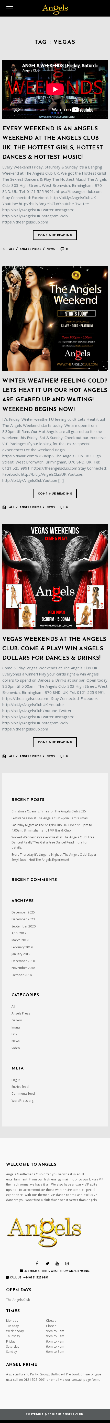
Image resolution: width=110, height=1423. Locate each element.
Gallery (17, 1020)
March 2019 (20, 940)
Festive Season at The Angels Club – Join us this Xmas (49, 818)
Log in (16, 1080)
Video (16, 1048)
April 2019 (19, 933)
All (12, 249)
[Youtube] (57, 1263)
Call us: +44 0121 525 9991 (29, 1277)
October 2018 (22, 975)
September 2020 (24, 926)
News (51, 249)
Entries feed (20, 1086)
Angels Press (30, 249)
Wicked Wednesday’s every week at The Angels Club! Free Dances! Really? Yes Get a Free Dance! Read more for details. (53, 842)
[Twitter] (47, 1263)
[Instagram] (67, 1263)
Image (16, 1027)
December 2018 (23, 961)
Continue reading (55, 235)
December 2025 (23, 912)
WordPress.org (23, 1100)
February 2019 (22, 947)
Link (14, 1034)
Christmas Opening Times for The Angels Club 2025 (49, 811)
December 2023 (23, 919)
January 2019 (21, 954)
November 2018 (23, 968)
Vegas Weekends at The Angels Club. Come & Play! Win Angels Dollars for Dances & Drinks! (54, 649)
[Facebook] (37, 1263)
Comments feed (23, 1093)
